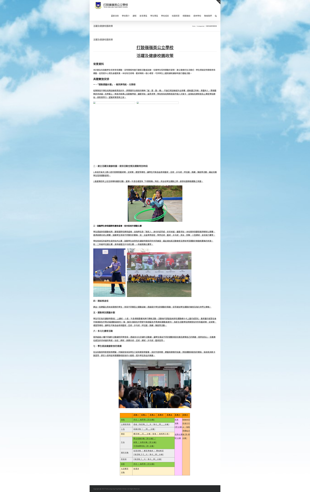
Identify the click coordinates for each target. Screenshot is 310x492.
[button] (216, 15)
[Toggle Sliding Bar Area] (218, 2)
